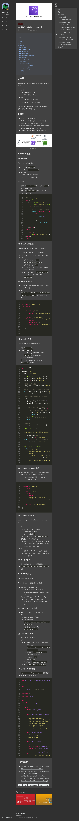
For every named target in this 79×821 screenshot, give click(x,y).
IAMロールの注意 (66, 37)
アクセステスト (65, 32)
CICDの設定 (61, 34)
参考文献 (60, 47)
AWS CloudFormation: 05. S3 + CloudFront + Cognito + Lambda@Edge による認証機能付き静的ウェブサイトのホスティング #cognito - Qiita (35, 778)
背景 (59, 9)
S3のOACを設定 (65, 22)
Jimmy (23, 817)
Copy (47, 197)
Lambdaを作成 (65, 24)
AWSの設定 (61, 14)
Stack (20, 817)
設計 (59, 12)
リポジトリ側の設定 (66, 44)
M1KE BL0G (5, 12)
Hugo (21, 815)
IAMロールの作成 (66, 42)
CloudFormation (44, 785)
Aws (20, 785)
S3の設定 (63, 17)
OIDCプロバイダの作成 (67, 39)
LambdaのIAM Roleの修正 (68, 27)
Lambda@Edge (33, 785)
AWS (20, 23)
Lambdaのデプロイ (66, 30)
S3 (25, 785)
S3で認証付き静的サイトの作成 (30, 27)
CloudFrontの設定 (66, 19)
